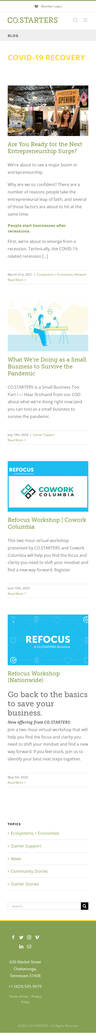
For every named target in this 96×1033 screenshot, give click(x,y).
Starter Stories (25, 884)
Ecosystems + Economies (55, 274)
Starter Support (44, 435)
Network (80, 274)
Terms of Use (18, 996)
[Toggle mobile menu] (85, 20)
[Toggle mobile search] (75, 20)
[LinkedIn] (21, 946)
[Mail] (29, 946)
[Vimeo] (37, 937)
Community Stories (29, 871)
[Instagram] (29, 937)
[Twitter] (21, 937)
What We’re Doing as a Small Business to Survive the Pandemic (47, 366)
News (16, 859)
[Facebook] (13, 937)
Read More (15, 280)
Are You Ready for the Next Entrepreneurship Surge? (45, 147)
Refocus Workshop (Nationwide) (34, 677)
